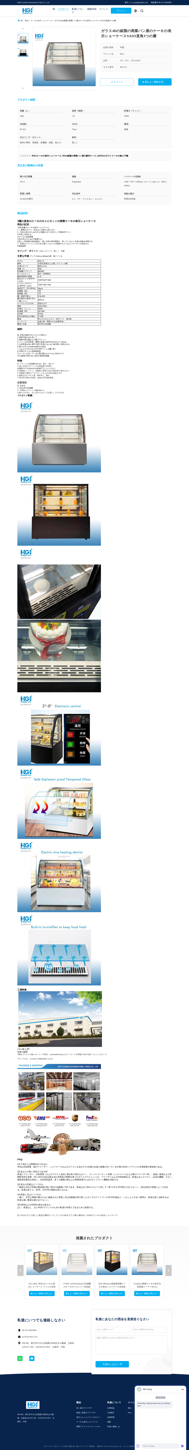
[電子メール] (35, 1360)
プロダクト (63, 9)
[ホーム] (27, 11)
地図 (109, 1422)
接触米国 (91, 9)
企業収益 (110, 1408)
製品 (26, 21)
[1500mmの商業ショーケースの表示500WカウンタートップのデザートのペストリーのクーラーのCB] (112, 1261)
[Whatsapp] (23, 1360)
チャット (121, 11)
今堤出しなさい (111, 1364)
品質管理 (110, 1417)
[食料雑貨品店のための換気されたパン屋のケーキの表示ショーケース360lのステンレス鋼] (41, 1261)
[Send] (183, 1446)
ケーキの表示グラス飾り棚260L (70, 1215)
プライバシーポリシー (53, 1446)
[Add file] (138, 1446)
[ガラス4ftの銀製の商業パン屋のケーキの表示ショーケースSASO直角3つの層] (64, 58)
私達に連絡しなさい (114, 1427)
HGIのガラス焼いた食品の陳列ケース (37, 1215)
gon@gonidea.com (29, 1337)
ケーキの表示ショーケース (41, 21)
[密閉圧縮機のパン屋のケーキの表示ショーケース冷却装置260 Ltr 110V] (147, 1261)
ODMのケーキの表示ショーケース (102, 1215)
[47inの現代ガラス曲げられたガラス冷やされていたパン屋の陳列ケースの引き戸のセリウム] (76, 1261)
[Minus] (182, 1389)
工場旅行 (110, 1413)
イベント (103, 9)
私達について (77, 11)
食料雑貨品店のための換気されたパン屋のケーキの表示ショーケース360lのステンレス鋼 (42, 1287)
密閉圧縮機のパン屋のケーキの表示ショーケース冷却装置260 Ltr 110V (147, 1287)
